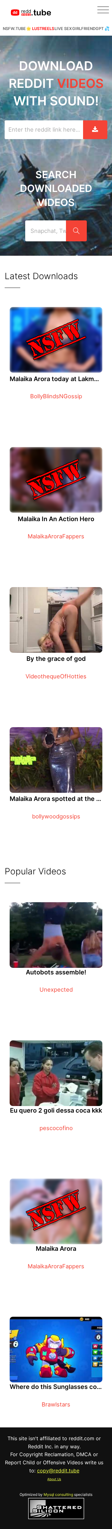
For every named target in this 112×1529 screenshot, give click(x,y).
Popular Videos (35, 871)
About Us (54, 1479)
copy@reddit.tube (58, 1470)
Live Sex (63, 28)
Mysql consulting (58, 1494)
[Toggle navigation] (103, 10)
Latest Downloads (41, 276)
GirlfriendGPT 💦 (91, 28)
